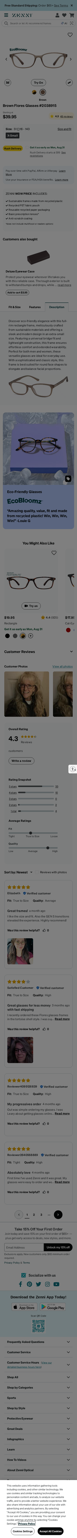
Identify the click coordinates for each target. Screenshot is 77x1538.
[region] (38, 1509)
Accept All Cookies (51, 1531)
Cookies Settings (23, 1531)
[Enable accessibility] (72, 769)
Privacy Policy (26, 1523)
